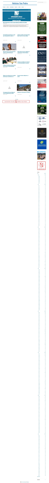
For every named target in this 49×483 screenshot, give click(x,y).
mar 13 (39, 377)
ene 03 (39, 472)
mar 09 (39, 383)
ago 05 (39, 177)
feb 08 (39, 423)
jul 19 (38, 201)
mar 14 (39, 376)
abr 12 (39, 336)
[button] (29, 28)
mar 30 (39, 355)
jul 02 (38, 224)
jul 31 (38, 185)
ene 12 (39, 460)
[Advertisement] (33, 22)
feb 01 (39, 432)
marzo (38, 352)
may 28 (39, 273)
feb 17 (39, 411)
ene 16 (39, 455)
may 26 (39, 276)
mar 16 (39, 373)
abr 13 (39, 335)
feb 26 (39, 399)
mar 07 (39, 385)
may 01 (39, 309)
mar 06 (39, 387)
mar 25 (39, 361)
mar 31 (39, 353)
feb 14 (39, 415)
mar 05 (39, 388)
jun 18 (38, 244)
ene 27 (39, 440)
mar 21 (39, 367)
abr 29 (39, 313)
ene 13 (39, 459)
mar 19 (39, 369)
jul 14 (38, 208)
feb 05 (39, 427)
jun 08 (39, 257)
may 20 (39, 284)
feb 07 (39, 424)
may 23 (39, 280)
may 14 (39, 292)
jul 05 (38, 220)
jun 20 (39, 241)
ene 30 (39, 436)
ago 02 (39, 181)
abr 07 (39, 343)
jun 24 (39, 236)
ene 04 (39, 471)
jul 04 (38, 221)
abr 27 (39, 316)
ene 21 (39, 448)
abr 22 (39, 323)
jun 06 (39, 260)
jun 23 (39, 237)
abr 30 (39, 312)
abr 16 (39, 331)
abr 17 (39, 329)
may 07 (39, 301)
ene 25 (39, 443)
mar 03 (39, 391)
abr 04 (39, 347)
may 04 (39, 305)
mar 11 (39, 380)
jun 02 (39, 265)
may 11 (39, 296)
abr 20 (39, 325)
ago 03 (39, 180)
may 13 (39, 293)
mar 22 (39, 365)
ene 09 (39, 464)
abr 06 (39, 344)
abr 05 (39, 345)
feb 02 (39, 431)
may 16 (39, 289)
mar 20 (39, 368)
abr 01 (39, 351)
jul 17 (38, 204)
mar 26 (39, 360)
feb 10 (39, 420)
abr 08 (39, 341)
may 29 (39, 272)
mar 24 (39, 363)
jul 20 (38, 200)
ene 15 (39, 456)
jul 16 (38, 205)
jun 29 (39, 229)
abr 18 (39, 328)
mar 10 (39, 381)
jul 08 (38, 216)
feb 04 (39, 428)
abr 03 (39, 348)
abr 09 (39, 340)
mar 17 (39, 372)
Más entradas (16, 99)
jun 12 (38, 252)
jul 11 (38, 212)
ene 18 (39, 452)
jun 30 (39, 228)
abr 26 (39, 317)
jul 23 (38, 196)
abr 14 (39, 333)
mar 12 (39, 379)
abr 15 (39, 332)
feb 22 (39, 404)
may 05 (39, 304)
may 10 (39, 297)
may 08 (39, 300)
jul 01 (38, 225)
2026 (37, 173)
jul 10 (38, 213)
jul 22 (38, 197)
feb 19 (39, 408)
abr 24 (39, 320)
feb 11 (39, 419)
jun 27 (39, 232)
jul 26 (38, 192)
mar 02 (39, 392)
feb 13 (39, 416)
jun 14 (38, 249)
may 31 (39, 269)
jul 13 (38, 209)
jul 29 (38, 188)
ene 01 (39, 475)
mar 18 (39, 371)
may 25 (39, 277)
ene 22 (39, 447)
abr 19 (39, 327)
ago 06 (39, 176)
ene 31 (39, 435)
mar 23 (39, 364)
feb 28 (39, 396)
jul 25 (38, 193)
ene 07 (39, 467)
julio (38, 184)
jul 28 (38, 189)
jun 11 (38, 253)
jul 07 (38, 217)
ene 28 (39, 439)
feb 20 (39, 407)
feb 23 (39, 403)
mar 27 (39, 359)
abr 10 (39, 339)
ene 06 (39, 468)
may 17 (39, 288)
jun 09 (39, 256)
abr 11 (39, 337)
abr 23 (39, 321)
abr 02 (39, 349)
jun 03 (39, 264)
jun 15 (38, 248)
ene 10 (39, 463)
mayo (38, 268)
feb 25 (39, 400)
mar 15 (39, 375)
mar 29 (39, 356)
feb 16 (39, 412)
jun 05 (39, 261)
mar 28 (39, 357)
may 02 (39, 308)
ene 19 (39, 451)
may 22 (39, 281)
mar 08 (39, 384)
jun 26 (39, 233)
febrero (38, 395)
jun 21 (38, 240)
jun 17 (38, 245)
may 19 (39, 285)
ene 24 (39, 444)
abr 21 (39, 324)
